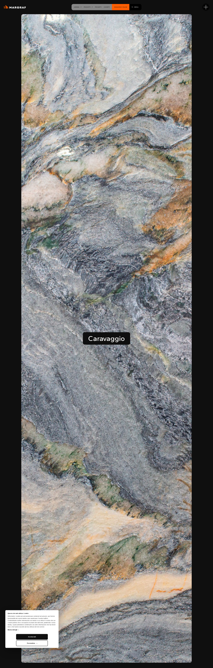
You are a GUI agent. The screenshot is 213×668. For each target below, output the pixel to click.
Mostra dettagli (12, 630)
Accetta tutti (32, 637)
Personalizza (31, 643)
